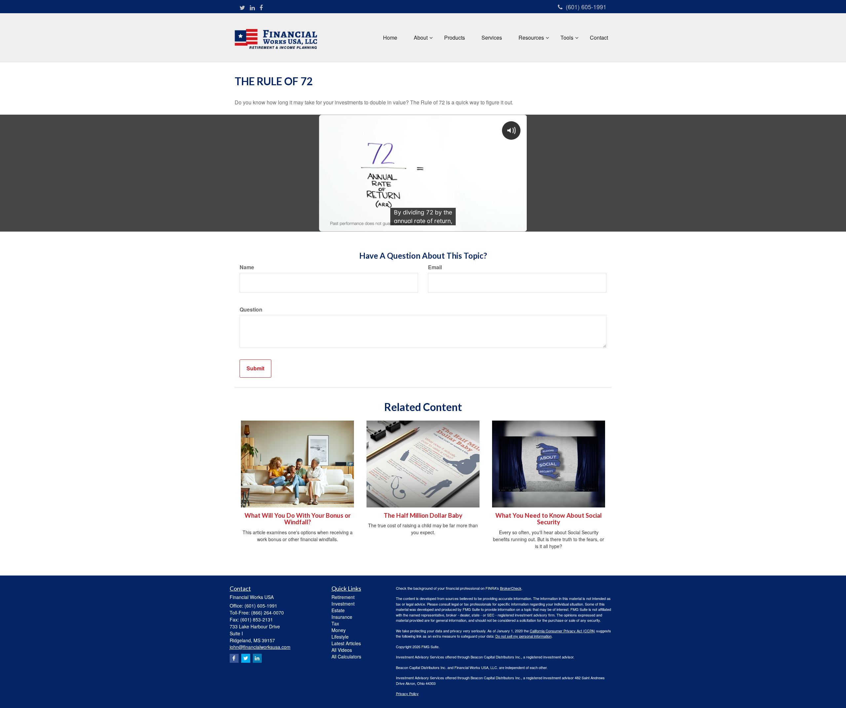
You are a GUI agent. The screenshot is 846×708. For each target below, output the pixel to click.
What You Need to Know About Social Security (548, 519)
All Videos (341, 650)
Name (247, 267)
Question (251, 309)
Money (338, 630)
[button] (420, 38)
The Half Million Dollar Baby (423, 515)
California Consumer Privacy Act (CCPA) (562, 630)
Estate (338, 610)
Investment (343, 603)
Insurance (341, 617)
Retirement (343, 597)
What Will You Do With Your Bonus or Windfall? (298, 519)
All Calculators (346, 656)
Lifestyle (340, 636)
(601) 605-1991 (586, 6)
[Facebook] (261, 7)
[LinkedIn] (252, 7)
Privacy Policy (407, 693)
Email (435, 267)
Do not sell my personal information (523, 636)
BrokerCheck (510, 588)
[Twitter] (242, 7)
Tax (335, 623)
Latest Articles (346, 643)
